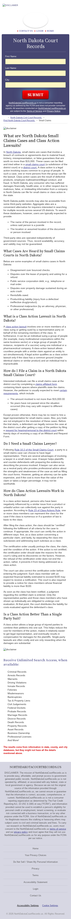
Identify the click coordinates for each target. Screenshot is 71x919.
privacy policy (21, 832)
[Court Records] (4, 117)
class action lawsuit (16, 326)
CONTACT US (26, 31)
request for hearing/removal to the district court (31, 430)
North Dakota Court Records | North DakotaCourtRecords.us (35, 20)
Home (50, 31)
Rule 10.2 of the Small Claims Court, (34, 449)
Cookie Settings (50, 905)
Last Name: (11, 68)
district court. (30, 167)
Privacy (35, 868)
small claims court (35, 164)
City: (7, 80)
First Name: (11, 56)
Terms (35, 875)
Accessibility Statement (35, 882)
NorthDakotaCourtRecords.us (22, 103)
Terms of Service (34, 111)
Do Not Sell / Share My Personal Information (35, 862)
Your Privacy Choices (35, 855)
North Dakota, (13, 152)
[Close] (65, 5)
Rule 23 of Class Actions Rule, (44, 510)
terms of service (58, 829)
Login (39, 31)
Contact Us (35, 895)
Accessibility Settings (28, 905)
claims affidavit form (46, 384)
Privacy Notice (53, 111)
